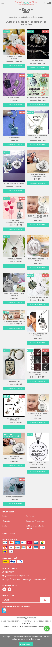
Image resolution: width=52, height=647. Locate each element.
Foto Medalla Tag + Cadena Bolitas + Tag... (38, 335)
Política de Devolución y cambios (35, 527)
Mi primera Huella (14, 98)
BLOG (4, 526)
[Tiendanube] (26, 619)
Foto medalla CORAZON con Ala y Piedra (37, 137)
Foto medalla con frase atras (38, 297)
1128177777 (9, 572)
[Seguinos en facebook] (9, 589)
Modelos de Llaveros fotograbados (14, 419)
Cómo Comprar (8, 533)
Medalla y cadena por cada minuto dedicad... (38, 463)
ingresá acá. (43, 626)
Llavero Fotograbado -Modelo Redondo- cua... (38, 217)
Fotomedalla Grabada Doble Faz (14, 321)
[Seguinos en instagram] (4, 589)
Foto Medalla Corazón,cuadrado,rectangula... (14, 457)
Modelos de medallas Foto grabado (38, 373)
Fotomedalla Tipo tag (14, 259)
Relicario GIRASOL (38, 61)
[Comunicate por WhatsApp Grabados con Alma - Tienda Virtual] (47, 628)
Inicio (4, 516)
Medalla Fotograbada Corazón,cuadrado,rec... (38, 175)
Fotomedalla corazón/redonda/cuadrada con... (14, 221)
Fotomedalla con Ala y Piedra (14, 184)
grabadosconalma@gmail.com (17, 576)
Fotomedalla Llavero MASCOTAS (37, 97)
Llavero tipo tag (14, 381)
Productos (30, 516)
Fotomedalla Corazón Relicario (14, 58)
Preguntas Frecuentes (35, 521)
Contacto (6, 521)
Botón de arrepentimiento (26, 629)
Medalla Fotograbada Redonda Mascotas (38, 260)
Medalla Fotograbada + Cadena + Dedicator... (14, 294)
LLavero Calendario (14, 137)
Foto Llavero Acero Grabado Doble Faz (37, 414)
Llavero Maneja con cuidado (14, 497)
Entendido (26, 644)
